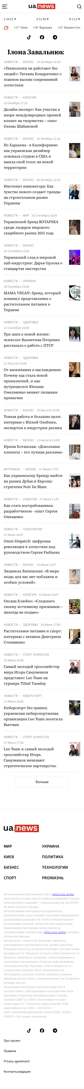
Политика (52, 857)
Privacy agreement (17, 1061)
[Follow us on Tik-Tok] (29, 37)
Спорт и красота (36, 654)
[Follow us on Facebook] (42, 37)
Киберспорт (32, 696)
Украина (29, 281)
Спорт (10, 878)
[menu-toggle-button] (4, 6)
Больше (42, 781)
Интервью (12, 469)
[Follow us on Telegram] (55, 37)
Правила (10, 1051)
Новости (11, 62)
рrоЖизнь (53, 878)
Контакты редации (17, 1071)
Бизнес (28, 62)
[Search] (79, 6)
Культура (30, 97)
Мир (26, 215)
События (30, 499)
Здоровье (30, 322)
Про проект (12, 1040)
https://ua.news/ (63, 894)
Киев (9, 857)
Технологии (32, 529)
